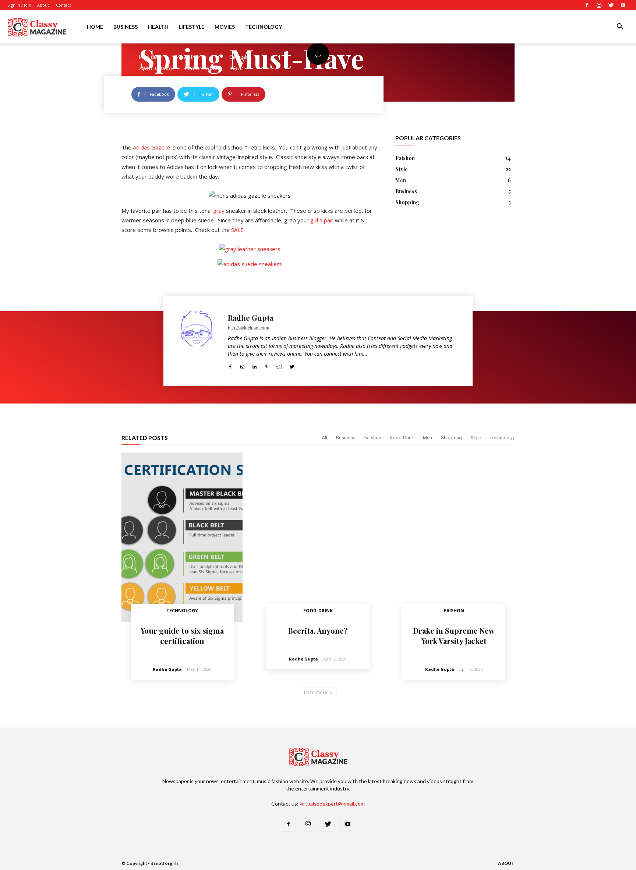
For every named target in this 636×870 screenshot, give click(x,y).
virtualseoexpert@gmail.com (332, 803)
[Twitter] (610, 5)
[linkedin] (254, 365)
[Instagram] (598, 5)
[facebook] (230, 365)
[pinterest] (266, 365)
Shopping (451, 437)
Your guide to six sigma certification (182, 636)
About (43, 5)
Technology (263, 27)
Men (427, 437)
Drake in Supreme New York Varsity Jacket (454, 636)
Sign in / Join (19, 5)
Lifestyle (191, 27)
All (324, 437)
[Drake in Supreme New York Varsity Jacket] (454, 537)
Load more (315, 692)
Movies (225, 27)
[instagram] (242, 365)
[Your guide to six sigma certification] (182, 537)
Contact (63, 5)
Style (476, 437)
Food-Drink (402, 437)
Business (125, 27)
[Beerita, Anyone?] (317, 537)
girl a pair (321, 220)
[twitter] (292, 365)
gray (219, 210)
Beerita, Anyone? (318, 630)
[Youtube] (623, 5)
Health (158, 27)
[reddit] (279, 365)
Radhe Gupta (250, 317)
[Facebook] (586, 5)
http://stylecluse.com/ (248, 328)
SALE (237, 229)
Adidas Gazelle (151, 147)
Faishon (372, 437)
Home (95, 27)
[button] (620, 27)
